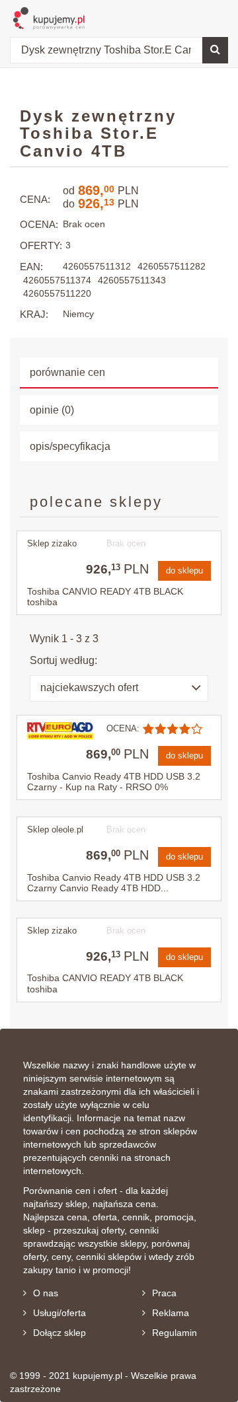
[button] (119, 688)
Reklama (170, 1313)
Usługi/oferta (59, 1313)
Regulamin (174, 1332)
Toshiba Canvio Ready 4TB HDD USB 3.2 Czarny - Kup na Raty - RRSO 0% (113, 782)
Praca (164, 1293)
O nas (45, 1293)
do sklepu (184, 570)
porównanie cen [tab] (67, 372)
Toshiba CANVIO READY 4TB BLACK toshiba (105, 597)
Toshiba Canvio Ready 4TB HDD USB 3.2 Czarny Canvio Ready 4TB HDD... (113, 883)
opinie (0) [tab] (52, 410)
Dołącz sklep (59, 1332)
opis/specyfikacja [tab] (70, 446)
